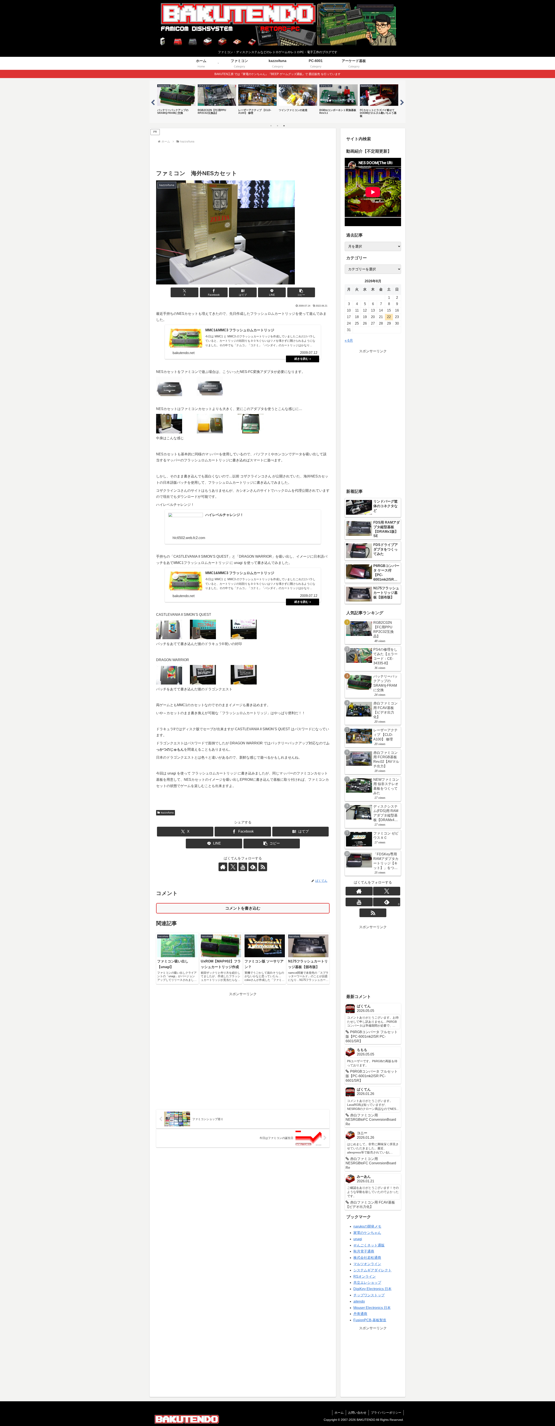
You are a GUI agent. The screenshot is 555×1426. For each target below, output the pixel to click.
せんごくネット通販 (369, 1245)
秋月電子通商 (363, 1251)
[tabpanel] (176, 101)
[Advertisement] (243, 156)
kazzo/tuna (167, 812)
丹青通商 (360, 1314)
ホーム (339, 1412)
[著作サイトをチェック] (223, 866)
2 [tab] (277, 126)
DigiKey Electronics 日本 (372, 1289)
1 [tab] (271, 126)
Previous (153, 102)
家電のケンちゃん (367, 1233)
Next (402, 102)
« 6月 (349, 340)
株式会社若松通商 (367, 1257)
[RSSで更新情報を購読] (262, 866)
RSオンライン (364, 1276)
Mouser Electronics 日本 (372, 1308)
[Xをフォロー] (233, 866)
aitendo (359, 1301)
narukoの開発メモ (367, 1226)
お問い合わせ (357, 1412)
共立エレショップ (367, 1282)
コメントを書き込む (242, 908)
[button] (301, 292)
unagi (357, 1239)
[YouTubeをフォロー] (242, 866)
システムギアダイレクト (372, 1270)
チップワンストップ (369, 1295)
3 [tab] (284, 126)
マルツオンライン (367, 1264)
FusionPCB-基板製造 (369, 1320)
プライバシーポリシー (386, 1412)
